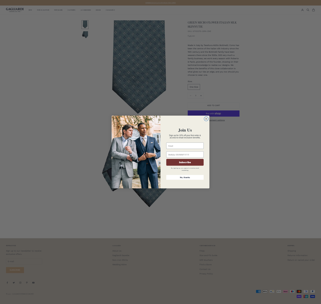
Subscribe (185, 162)
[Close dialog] (206, 119)
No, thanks (185, 177)
